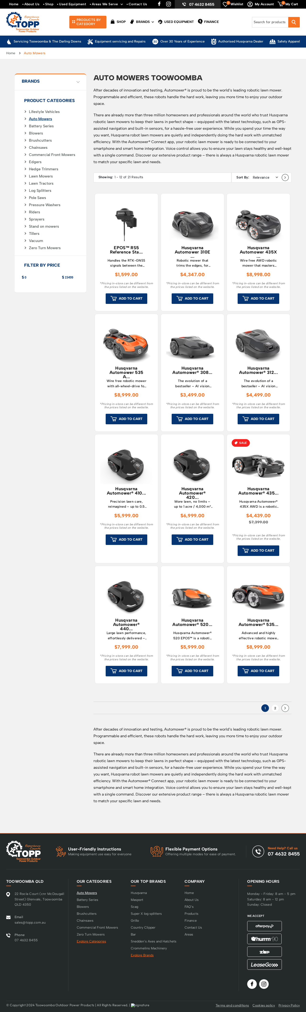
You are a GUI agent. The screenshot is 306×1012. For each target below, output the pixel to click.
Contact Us (138, 4)
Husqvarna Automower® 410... (126, 491)
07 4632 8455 (201, 4)
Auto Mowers (40, 119)
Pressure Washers (44, 205)
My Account (264, 4)
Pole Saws (37, 198)
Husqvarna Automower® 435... (258, 491)
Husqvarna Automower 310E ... (192, 252)
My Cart (290, 3)
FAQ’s (189, 907)
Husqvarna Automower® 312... (258, 370)
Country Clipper (143, 928)
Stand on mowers (44, 226)
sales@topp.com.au (30, 922)
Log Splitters (40, 191)
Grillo (135, 921)
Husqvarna (139, 893)
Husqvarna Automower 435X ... (258, 252)
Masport (137, 900)
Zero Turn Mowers (45, 248)
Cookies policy (263, 1005)
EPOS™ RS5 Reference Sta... (126, 250)
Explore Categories (91, 941)
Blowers (36, 133)
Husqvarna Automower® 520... (192, 622)
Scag (134, 907)
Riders (34, 212)
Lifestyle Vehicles (44, 112)
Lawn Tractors (41, 183)
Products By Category (88, 22)
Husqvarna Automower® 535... (258, 622)
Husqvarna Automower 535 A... (126, 372)
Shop (49, 4)
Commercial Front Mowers (52, 155)
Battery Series (41, 126)
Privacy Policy (289, 1005)
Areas (189, 934)
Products (191, 914)
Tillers (34, 234)
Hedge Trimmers (43, 169)
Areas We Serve (105, 4)
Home (14, 4)
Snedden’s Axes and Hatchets (153, 941)
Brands (142, 22)
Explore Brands (142, 955)
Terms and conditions (232, 1005)
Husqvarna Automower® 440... (126, 624)
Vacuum (36, 241)
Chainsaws (38, 148)
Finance (211, 22)
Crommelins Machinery (149, 948)
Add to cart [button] (130, 298)
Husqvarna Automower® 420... (192, 493)
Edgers (35, 162)
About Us (32, 4)
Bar (133, 934)
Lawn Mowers (41, 176)
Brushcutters (40, 140)
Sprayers (36, 219)
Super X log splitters (146, 914)
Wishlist (235, 3)
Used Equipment (72, 4)
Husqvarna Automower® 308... (192, 370)
